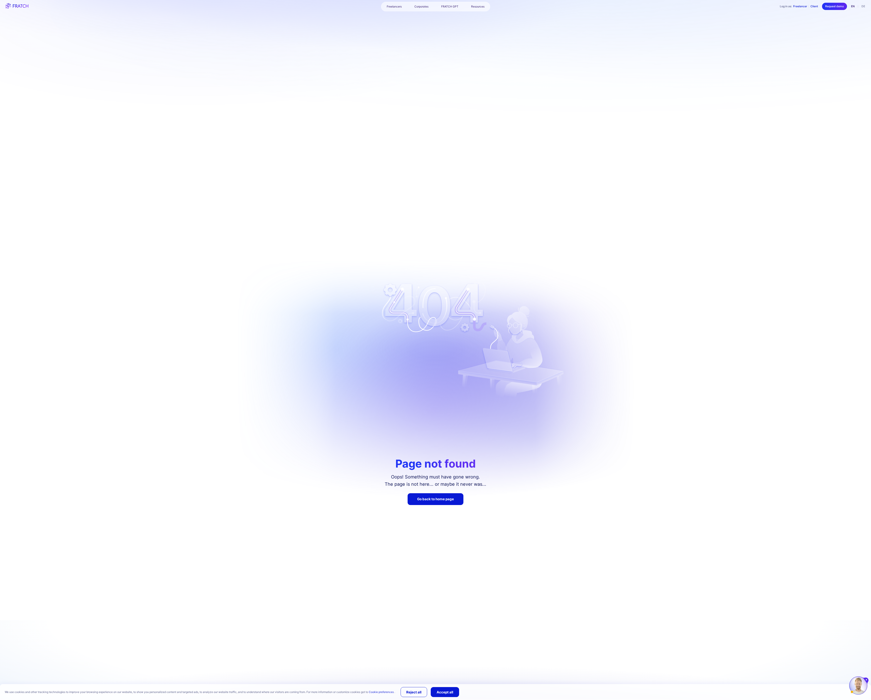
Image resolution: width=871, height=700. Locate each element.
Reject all (413, 692)
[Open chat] (858, 685)
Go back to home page (435, 499)
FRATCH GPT (449, 6)
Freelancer (800, 6)
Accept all (445, 692)
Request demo (834, 6)
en (853, 6)
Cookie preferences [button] (381, 692)
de (863, 6)
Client (814, 6)
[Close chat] (866, 680)
